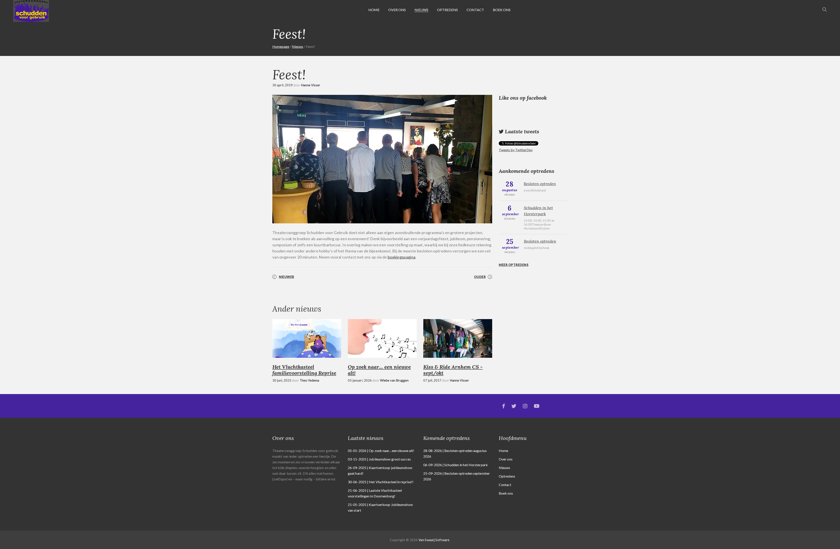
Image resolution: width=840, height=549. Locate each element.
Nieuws (421, 10)
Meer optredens (513, 265)
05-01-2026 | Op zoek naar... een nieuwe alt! (381, 450)
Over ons (397, 10)
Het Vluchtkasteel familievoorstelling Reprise (304, 369)
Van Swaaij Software (434, 540)
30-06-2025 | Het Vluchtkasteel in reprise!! (380, 482)
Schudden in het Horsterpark (538, 210)
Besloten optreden (540, 183)
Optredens (447, 10)
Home (374, 10)
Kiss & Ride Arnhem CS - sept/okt (453, 369)
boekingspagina (401, 257)
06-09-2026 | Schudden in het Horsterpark (455, 465)
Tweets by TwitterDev (516, 150)
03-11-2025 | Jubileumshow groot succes (379, 459)
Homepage (280, 46)
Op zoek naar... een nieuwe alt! (379, 369)
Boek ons (502, 10)
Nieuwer (286, 277)
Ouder (480, 277)
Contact (475, 10)
